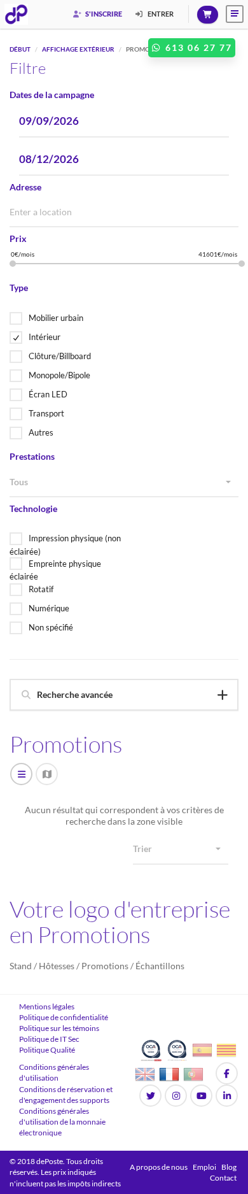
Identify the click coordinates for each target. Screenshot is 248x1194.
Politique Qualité (47, 1050)
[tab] (124, 694)
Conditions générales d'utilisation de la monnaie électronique (62, 1121)
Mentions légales (46, 1006)
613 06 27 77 (197, 47)
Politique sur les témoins (59, 1028)
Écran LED (48, 394)
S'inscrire (103, 14)
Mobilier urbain (56, 318)
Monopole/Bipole (59, 375)
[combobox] (124, 482)
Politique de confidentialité (63, 1017)
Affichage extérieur (78, 49)
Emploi (204, 1167)
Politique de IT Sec (49, 1039)
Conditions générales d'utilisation (54, 1072)
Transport (46, 413)
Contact (223, 1178)
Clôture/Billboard (60, 356)
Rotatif (41, 589)
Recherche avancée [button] (75, 694)
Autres (41, 432)
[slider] (13, 263)
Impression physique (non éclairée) (65, 545)
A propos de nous (159, 1167)
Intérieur (44, 337)
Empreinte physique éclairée (55, 570)
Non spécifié (51, 627)
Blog (229, 1167)
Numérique (49, 608)
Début (20, 49)
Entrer (160, 14)
